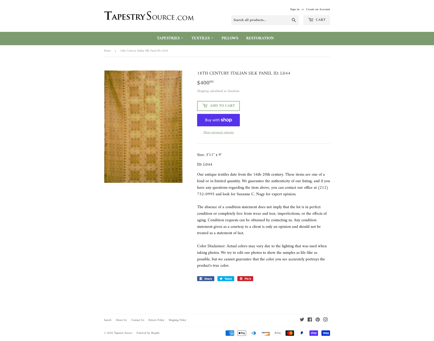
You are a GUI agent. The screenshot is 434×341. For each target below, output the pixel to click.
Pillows (230, 38)
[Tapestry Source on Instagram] (325, 320)
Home (107, 50)
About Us (121, 320)
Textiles (201, 38)
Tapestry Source (123, 333)
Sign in (295, 9)
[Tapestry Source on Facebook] (309, 320)
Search (107, 320)
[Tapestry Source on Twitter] (302, 320)
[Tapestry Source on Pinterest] (317, 320)
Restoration (260, 38)
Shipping (203, 91)
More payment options (218, 132)
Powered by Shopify (148, 333)
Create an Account (318, 9)
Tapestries (169, 38)
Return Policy (156, 320)
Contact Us (137, 320)
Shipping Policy (177, 320)
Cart (320, 20)
